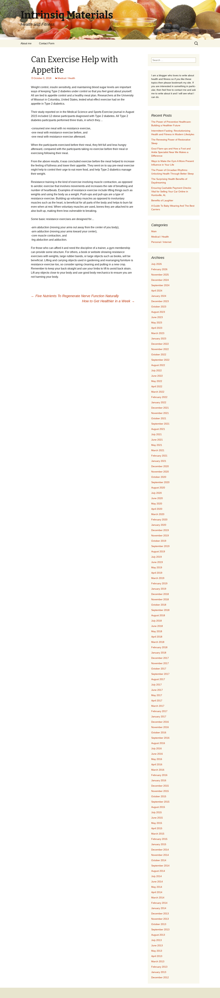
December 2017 (160, 658)
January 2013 (158, 972)
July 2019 (156, 556)
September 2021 (160, 423)
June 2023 (157, 317)
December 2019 (160, 530)
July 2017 (156, 684)
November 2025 (160, 274)
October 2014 (158, 860)
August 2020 (158, 487)
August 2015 (158, 807)
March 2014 (157, 897)
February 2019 (159, 583)
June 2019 (157, 562)
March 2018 (157, 642)
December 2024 (160, 280)
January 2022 (158, 402)
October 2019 (158, 540)
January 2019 (158, 588)
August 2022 (158, 365)
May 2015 (156, 823)
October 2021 (158, 418)
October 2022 (158, 354)
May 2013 (156, 950)
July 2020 (156, 493)
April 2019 (156, 572)
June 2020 (157, 498)
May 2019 (156, 567)
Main (154, 231)
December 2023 (160, 301)
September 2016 (160, 737)
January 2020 (158, 524)
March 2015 (157, 833)
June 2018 (157, 626)
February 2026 (159, 269)
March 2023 (157, 333)
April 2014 (156, 892)
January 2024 (158, 296)
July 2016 (156, 748)
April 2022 (156, 386)
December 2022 (160, 343)
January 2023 (158, 338)
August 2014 (158, 871)
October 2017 (158, 668)
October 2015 (158, 796)
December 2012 (160, 977)
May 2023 (156, 322)
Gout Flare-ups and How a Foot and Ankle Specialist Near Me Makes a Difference (171, 152)
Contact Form (46, 43)
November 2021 (160, 413)
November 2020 (160, 471)
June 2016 (157, 753)
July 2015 (156, 812)
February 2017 (159, 711)
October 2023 (158, 306)
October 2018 (158, 604)
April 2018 (156, 636)
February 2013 (159, 966)
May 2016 (156, 759)
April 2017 (156, 700)
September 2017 (160, 674)
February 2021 (159, 455)
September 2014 (160, 865)
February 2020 (159, 519)
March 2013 (157, 961)
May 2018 (156, 631)
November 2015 (160, 791)
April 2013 (156, 956)
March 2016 (157, 769)
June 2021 (157, 439)
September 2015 (160, 801)
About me (26, 43)
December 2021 (160, 407)
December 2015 (160, 785)
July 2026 (156, 264)
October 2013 (158, 924)
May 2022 (156, 381)
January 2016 (158, 780)
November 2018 (160, 599)
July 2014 (156, 876)
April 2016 (156, 764)
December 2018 (160, 594)
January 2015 (158, 844)
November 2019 (160, 535)
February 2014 (159, 902)
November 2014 (160, 855)
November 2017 (160, 663)
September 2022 (160, 359)
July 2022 (156, 370)
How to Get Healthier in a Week (108, 301)
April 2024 (156, 290)
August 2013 (158, 934)
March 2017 (157, 705)
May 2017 (156, 695)
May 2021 (156, 445)
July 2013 (156, 940)
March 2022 (157, 391)
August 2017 (158, 679)
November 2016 (160, 727)
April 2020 (156, 509)
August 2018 (158, 615)
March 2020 (157, 514)
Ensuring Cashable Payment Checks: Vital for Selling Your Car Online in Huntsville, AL (171, 191)
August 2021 (158, 429)
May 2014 (156, 887)
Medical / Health (66, 78)
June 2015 (157, 817)
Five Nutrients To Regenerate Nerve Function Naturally (75, 296)
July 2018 (156, 620)
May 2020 (156, 503)
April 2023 (156, 327)
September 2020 (160, 482)
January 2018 (158, 652)
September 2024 (160, 285)
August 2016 (158, 743)
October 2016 (158, 732)
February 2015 (159, 839)
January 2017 (158, 716)
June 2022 (157, 375)
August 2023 (158, 312)
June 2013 (157, 945)
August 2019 (158, 551)
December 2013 (160, 913)
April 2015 (156, 828)
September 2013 (160, 929)
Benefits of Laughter (162, 200)
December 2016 (160, 721)
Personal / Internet (161, 242)
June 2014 (157, 881)
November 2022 (160, 349)
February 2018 (159, 647)
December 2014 (160, 849)
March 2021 (157, 450)
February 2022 (159, 397)
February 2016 (159, 775)
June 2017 (157, 690)
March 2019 (157, 578)
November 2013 (160, 918)
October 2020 (158, 477)
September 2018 (160, 610)
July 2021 (156, 434)
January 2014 (158, 908)
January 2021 (158, 461)
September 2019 (160, 546)
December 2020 (160, 466)
